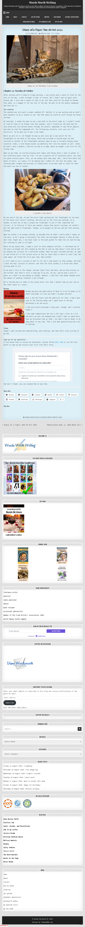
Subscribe (10, 703)
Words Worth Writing (42, 2)
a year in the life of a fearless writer (40, 417)
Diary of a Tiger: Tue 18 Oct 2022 (42, 29)
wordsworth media (29, 22)
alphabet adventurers (72, 17)
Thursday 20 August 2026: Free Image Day (20, 770)
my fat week (58, 22)
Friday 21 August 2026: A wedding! (18, 766)
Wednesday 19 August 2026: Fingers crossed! (22, 773)
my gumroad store (45, 22)
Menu (7, 13)
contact (24, 17)
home (7, 17)
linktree (46, 17)
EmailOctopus (41, 636)
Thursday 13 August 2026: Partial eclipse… (21, 789)
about (15, 17)
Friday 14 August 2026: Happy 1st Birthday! (22, 785)
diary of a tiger (45, 33)
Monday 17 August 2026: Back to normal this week (24, 781)
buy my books (35, 17)
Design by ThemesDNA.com (42, 922)
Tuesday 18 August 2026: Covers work (18, 777)
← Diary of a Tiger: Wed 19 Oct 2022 (19, 425)
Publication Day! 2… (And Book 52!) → (65, 425)
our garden (57, 17)
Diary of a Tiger (57, 417)
